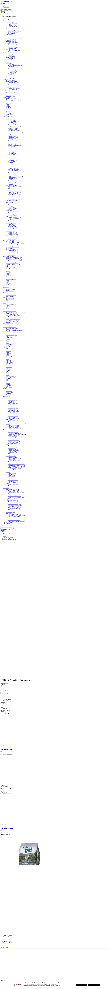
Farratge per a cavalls (12, 120)
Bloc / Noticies (6, 936)
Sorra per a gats (11, 73)
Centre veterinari (9, 391)
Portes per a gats (11, 66)
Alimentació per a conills (11, 295)
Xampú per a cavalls (12, 184)
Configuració (69, 984)
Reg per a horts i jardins (8, 323)
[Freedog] (8, 106)
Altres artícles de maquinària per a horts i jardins (15, 312)
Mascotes (5, 397)
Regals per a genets (12, 209)
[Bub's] (7, 372)
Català (8, 7)
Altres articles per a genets (11, 206)
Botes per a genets (9, 210)
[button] (4, 388)
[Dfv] (7, 386)
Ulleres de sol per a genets (13, 228)
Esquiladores (10, 179)
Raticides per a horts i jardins (11, 335)
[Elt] (7, 270)
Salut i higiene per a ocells (11, 96)
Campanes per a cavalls (13, 167)
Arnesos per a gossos (12, 23)
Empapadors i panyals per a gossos (15, 44)
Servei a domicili (9, 393)
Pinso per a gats (11, 62)
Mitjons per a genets (12, 226)
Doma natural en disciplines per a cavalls (14, 257)
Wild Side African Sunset (7, 789)
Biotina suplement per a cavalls (14, 192)
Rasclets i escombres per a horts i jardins (16, 497)
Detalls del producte (7, 699)
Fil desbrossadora (11, 317)
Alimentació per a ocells (10, 92)
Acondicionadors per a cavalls (14, 174)
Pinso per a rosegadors (12, 84)
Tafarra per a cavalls (12, 143)
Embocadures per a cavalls (11, 144)
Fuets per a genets (11, 204)
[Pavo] (7, 280)
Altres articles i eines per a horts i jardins (16, 492)
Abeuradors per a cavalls (13, 250)
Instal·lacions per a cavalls (8, 240)
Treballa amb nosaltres (7, 935)
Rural (4, 470)
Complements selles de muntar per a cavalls (14, 132)
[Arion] (7, 359)
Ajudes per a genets (9, 202)
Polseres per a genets (12, 208)
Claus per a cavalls (12, 152)
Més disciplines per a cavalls (8, 256)
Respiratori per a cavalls (13, 198)
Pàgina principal (6, 396)
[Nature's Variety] (9, 114)
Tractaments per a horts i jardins (9, 327)
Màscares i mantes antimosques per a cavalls (17, 159)
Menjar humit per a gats (13, 60)
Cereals (4, 303)
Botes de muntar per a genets (14, 212)
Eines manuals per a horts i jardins (12, 490)
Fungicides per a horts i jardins (12, 329)
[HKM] (7, 274)
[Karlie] (7, 108)
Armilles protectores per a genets (14, 238)
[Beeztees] (8, 370)
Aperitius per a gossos (12, 30)
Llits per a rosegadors (12, 89)
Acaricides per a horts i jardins (12, 328)
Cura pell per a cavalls (12, 178)
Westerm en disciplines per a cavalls (13, 264)
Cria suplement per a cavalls (13, 193)
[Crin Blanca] (8, 268)
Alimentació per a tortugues (11, 99)
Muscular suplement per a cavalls (14, 195)
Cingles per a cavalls (12, 135)
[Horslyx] (8, 276)
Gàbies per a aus (9, 300)
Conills (4, 292)
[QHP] (7, 282)
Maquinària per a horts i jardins (9, 311)
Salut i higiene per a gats (10, 68)
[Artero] (7, 104)
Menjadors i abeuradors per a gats (15, 65)
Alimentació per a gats (10, 57)
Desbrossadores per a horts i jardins (13, 315)
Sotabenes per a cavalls (12, 171)
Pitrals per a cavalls (12, 142)
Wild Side (2, 751)
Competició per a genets (10, 216)
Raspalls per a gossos (12, 46)
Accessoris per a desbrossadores (14, 316)
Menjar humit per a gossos (13, 32)
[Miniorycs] (8, 112)
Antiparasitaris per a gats (13, 71)
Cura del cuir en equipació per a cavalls (16, 243)
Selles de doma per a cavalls (13, 187)
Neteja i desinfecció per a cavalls (12, 247)
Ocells (4, 90)
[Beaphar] (8, 369)
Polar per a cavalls (11, 161)
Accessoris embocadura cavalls (14, 145)
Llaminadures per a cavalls (13, 121)
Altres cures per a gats (12, 70)
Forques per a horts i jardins (13, 493)
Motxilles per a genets (12, 227)
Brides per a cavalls (12, 124)
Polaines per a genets (12, 215)
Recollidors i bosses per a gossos (14, 47)
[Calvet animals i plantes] (11, 304)
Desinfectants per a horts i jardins (12, 332)
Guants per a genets (9, 230)
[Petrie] (7, 281)
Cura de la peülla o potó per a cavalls (15, 176)
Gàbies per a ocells (9, 95)
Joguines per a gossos (12, 26)
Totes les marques (6, 523)
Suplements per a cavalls (10, 190)
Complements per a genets (11, 223)
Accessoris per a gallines (10, 289)
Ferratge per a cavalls (10, 150)
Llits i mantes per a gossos (13, 36)
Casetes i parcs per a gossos (13, 35)
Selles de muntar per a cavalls (11, 185)
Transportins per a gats (12, 78)
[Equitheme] (8, 272)
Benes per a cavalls (12, 166)
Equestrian (5, 429)
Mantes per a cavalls (10, 156)
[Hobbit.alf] (8, 107)
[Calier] (7, 375)
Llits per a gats (11, 64)
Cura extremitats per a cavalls (14, 177)
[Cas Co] (8, 378)
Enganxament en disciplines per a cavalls (14, 259)
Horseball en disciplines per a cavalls (13, 262)
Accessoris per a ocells (10, 91)
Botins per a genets (12, 214)
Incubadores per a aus (10, 301)
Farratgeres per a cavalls (13, 251)
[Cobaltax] (8, 339)
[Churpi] (7, 105)
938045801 (3, 945)
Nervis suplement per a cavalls (14, 196)
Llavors (4, 324)
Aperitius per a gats (12, 58)
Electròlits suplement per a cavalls (15, 194)
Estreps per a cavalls (12, 138)
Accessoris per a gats (10, 54)
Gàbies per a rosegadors (10, 86)
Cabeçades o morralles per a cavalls (13, 123)
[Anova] (7, 336)
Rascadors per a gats (12, 67)
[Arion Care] (8, 360)
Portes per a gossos (12, 39)
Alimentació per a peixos (11, 98)
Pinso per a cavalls (12, 122)
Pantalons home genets (12, 233)
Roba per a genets (9, 235)
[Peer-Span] (8, 306)
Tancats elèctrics (11, 255)
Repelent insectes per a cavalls (14, 182)
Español (9, 5)
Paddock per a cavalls (12, 160)
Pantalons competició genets (13, 219)
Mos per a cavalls (11, 148)
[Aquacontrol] (9, 337)
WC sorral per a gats (12, 74)
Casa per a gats (9, 63)
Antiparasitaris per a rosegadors (14, 88)
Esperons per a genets (12, 203)
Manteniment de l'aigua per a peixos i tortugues (15, 100)
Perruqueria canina (9, 392)
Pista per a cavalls (9, 248)
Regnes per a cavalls (12, 131)
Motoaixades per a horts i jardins (12, 320)
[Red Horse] (8, 283)
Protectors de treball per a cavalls (14, 170)
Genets (4, 201)
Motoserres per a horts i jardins (12, 321)
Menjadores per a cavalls (13, 252)
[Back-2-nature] (9, 367)
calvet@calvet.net (4, 947)
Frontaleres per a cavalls (13, 127)
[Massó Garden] (9, 345)
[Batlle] (7, 338)
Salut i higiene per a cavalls (11, 172)
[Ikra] (7, 341)
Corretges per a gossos (12, 25)
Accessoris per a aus (10, 298)
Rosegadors (5, 79)
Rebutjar (82, 984)
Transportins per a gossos (13, 51)
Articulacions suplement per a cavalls (15, 191)
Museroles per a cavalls (13, 128)
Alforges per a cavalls (12, 134)
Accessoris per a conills (10, 293)
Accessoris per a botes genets (14, 211)
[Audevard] (8, 365)
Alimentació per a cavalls (11, 119)
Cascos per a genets (12, 239)
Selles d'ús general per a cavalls (14, 186)
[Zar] (7, 307)
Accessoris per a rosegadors (11, 80)
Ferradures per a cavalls (13, 154)
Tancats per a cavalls (10, 254)
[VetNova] (8, 284)
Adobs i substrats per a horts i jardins (10, 325)
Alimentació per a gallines (11, 290)
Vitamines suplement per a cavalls (15, 199)
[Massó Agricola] (9, 344)
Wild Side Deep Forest (6, 749)
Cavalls (4, 118)
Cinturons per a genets (12, 224)
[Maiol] (7, 343)
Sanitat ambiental (6, 331)
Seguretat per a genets (10, 236)
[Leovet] (7, 277)
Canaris (9, 94)
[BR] (7, 266)
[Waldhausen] (9, 285)
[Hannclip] (8, 273)
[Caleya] (7, 373)
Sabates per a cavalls (12, 155)
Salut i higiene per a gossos (11, 41)
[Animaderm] (8, 353)
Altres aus (5, 297)
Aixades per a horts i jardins (13, 491)
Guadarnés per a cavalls (10, 241)
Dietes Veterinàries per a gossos (14, 31)
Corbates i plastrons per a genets (14, 217)
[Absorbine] (8, 348)
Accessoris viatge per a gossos (14, 50)
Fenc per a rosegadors (12, 83)
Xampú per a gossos (12, 48)
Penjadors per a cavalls (12, 246)
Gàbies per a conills (9, 296)
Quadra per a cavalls (12, 162)
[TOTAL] (8, 346)
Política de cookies (51, 986)
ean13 (2, 710)
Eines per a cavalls (12, 153)
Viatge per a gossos (9, 49)
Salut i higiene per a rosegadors (12, 87)
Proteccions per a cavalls (10, 164)
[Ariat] (7, 357)
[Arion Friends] (9, 102)
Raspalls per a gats (12, 72)
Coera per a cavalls (12, 136)
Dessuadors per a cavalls (13, 137)
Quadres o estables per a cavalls (12, 249)
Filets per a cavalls (12, 146)
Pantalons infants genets (13, 234)
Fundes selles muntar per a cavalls (15, 139)
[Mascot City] (9, 111)
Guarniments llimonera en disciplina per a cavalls (18, 260)
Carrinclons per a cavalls (13, 151)
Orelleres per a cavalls (12, 129)
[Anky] (7, 265)
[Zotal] (7, 308)
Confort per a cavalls (12, 175)
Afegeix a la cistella (4, 693)
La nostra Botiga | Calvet (8, 522)
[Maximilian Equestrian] (11, 279)
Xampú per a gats (11, 75)
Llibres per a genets (12, 207)
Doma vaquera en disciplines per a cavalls (14, 258)
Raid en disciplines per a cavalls (12, 263)
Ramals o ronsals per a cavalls (14, 130)
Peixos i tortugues (6, 97)
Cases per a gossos (9, 34)
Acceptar (94, 984)
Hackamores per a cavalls (13, 147)
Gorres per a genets (12, 225)
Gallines (4, 288)
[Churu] (7, 381)
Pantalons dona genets (12, 232)
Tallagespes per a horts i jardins (12, 322)
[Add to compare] (1, 695)
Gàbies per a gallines (10, 291)
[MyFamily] (8, 113)
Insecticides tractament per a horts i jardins (14, 330)
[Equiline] (8, 271)
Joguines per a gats (12, 56)
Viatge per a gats (9, 76)
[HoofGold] (8, 275)
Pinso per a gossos (12, 33)
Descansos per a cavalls (13, 168)
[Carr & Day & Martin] (10, 267)
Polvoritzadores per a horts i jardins (13, 510)
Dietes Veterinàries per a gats (14, 59)
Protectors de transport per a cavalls (15, 169)
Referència (3, 683)
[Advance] (8, 349)
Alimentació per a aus (10, 299)
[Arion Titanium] (9, 363)
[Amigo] (7, 352)
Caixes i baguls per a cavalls (13, 242)
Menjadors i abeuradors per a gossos (15, 38)
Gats (4, 52)
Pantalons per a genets (10, 231)
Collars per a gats (11, 55)
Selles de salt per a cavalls (13, 188)
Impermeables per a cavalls (13, 158)
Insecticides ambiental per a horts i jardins (14, 333)
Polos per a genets (11, 222)
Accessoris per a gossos (10, 22)
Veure (2, 833)
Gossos (4, 20)
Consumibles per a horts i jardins (12, 314)
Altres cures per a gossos (13, 42)
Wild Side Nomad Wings (7, 828)
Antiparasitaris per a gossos (13, 43)
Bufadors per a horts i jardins (11, 313)
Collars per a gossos (12, 24)
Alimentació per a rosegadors (11, 81)
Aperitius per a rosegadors (13, 82)
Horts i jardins (6, 488)
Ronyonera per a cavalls (13, 163)
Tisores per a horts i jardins (13, 498)
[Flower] (7, 340)
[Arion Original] (9, 103)
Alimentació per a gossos (11, 28)
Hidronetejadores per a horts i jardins (13, 319)
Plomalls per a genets (12, 220)
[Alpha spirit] (8, 351)
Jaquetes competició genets (13, 218)
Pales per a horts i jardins (13, 494)
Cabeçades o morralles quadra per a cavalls (16, 126)
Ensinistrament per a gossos (11, 40)
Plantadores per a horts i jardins (14, 496)
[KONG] (8, 110)
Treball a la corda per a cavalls (12, 200)
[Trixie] (7, 115)
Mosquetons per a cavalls (13, 244)
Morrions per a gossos (12, 27)
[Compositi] (8, 384)
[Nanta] (7, 305)
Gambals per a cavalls (12, 140)
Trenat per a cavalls (12, 183)
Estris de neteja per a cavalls (13, 180)
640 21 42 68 (9, 1)
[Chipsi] (7, 379)
